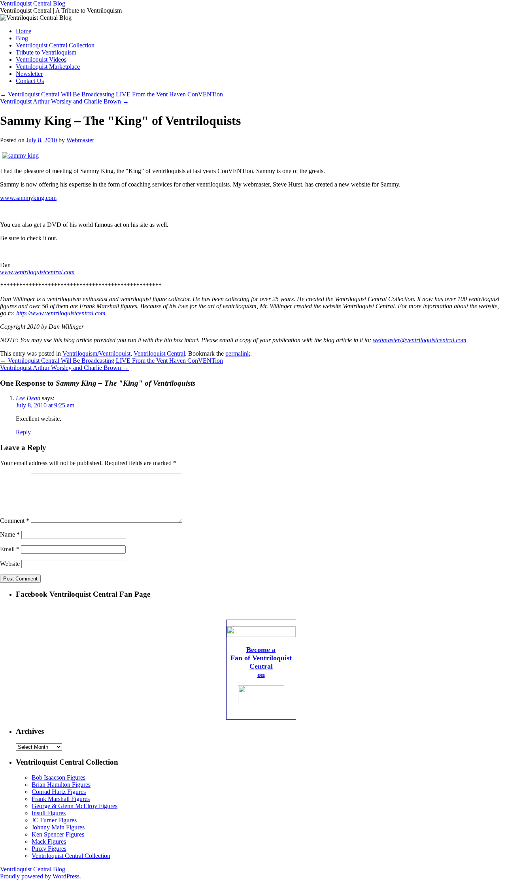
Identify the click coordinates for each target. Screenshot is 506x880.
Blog (22, 38)
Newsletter (29, 73)
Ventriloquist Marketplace (48, 66)
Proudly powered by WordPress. (40, 876)
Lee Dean (28, 398)
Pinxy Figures (49, 848)
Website (10, 563)
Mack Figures (49, 841)
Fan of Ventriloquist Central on (261, 666)
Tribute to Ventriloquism (46, 52)
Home (23, 31)
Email (9, 549)
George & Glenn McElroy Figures (74, 806)
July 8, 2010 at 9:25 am (45, 405)
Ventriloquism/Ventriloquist (96, 353)
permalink (237, 353)
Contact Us (30, 80)
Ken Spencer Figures (58, 834)
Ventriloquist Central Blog (32, 3)
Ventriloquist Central (159, 353)
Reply (23, 432)
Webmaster (80, 140)
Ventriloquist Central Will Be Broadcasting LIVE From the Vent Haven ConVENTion (111, 94)
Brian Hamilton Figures (61, 784)
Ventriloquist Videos (41, 59)
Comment (14, 520)
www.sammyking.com (28, 197)
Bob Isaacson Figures (58, 777)
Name (10, 534)
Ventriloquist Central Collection (55, 45)
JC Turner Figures (54, 820)
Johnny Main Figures (58, 827)
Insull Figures (49, 813)
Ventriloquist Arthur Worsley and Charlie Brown (64, 101)
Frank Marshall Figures (61, 798)
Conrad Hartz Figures (59, 791)
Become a (261, 650)
